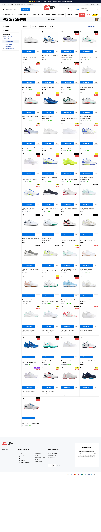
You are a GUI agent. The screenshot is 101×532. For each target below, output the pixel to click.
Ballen (54, 14)
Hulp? (98, 4)
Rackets (14, 14)
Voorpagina (6, 14)
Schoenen (40, 14)
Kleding (48, 14)
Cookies (58, 465)
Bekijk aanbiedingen (67, 1)
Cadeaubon (87, 4)
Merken (82, 14)
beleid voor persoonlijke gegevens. (86, 457)
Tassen (34, 14)
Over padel (69, 14)
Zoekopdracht (25, 9)
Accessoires (61, 14)
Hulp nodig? (91, 19)
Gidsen (76, 14)
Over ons (93, 4)
